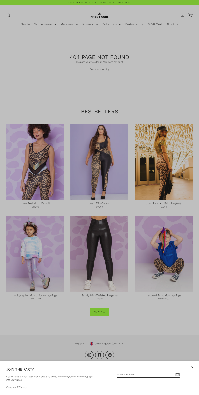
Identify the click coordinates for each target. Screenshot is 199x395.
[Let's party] (177, 375)
